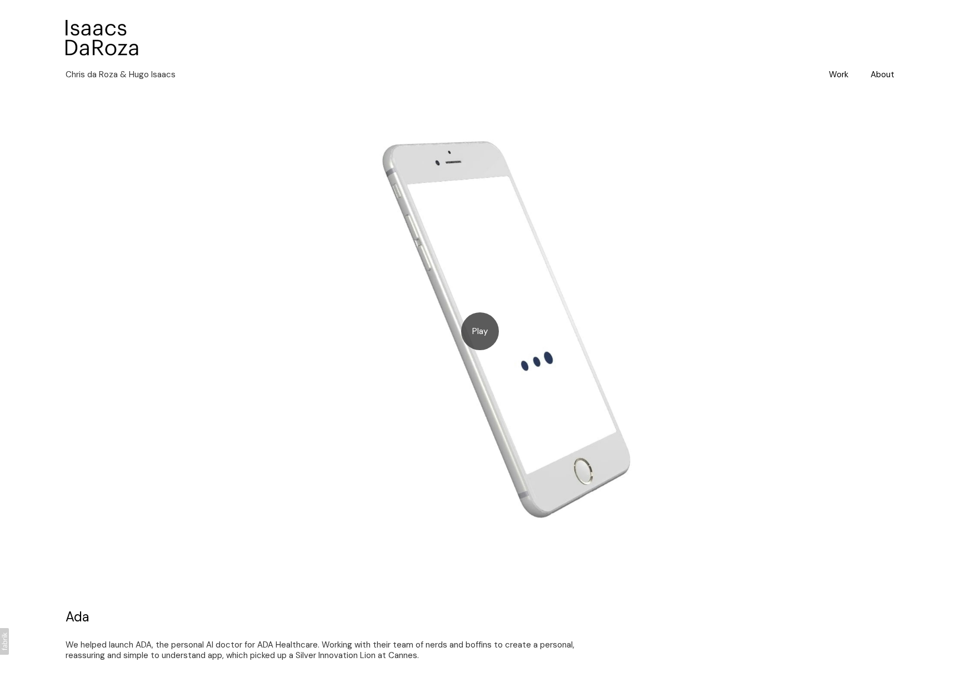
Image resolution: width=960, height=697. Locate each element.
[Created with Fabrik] (4, 641)
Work (838, 74)
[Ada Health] (480, 331)
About (882, 74)
